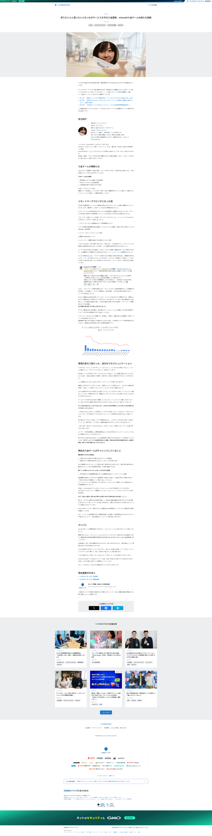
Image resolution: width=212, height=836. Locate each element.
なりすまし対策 (118, 799)
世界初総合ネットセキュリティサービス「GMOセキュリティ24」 (76, 797)
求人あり (120, 25)
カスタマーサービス (100, 25)
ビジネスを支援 (88, 832)
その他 (138, 832)
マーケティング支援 (103, 832)
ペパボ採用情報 (152, 5)
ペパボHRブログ (64, 5)
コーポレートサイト (102, 775)
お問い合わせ (123, 728)
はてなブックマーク (118, 608)
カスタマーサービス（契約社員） (90, 579)
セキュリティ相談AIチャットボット (115, 797)
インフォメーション (115, 252)
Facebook (106, 608)
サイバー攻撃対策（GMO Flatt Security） (105, 799)
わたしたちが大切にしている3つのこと (98, 368)
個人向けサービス (132, 832)
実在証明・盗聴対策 (67, 799)
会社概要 (87, 728)
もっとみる (106, 712)
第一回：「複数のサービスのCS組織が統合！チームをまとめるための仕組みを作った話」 (106, 98)
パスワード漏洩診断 (93, 797)
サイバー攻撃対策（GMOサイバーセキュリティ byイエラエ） (84, 799)
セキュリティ (95, 832)
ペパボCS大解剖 (111, 25)
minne (90, 25)
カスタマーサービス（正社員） (89, 576)
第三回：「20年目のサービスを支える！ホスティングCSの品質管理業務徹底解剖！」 (105, 105)
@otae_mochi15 (101, 130)
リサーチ (110, 832)
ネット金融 (120, 832)
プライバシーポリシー (97, 728)
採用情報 (106, 728)
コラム (106, 14)
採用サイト (112, 775)
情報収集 (115, 832)
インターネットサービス (68, 832)
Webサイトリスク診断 (103, 797)
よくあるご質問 (114, 728)
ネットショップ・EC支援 (79, 832)
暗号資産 (126, 832)
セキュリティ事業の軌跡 (127, 799)
